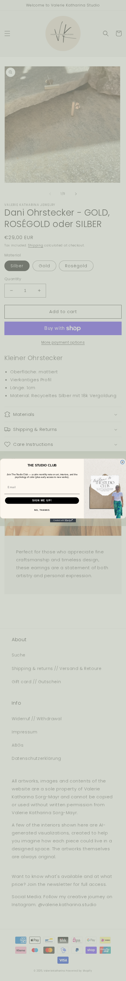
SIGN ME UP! (42, 500)
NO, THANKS (42, 510)
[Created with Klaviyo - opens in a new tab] (63, 520)
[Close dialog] (122, 462)
